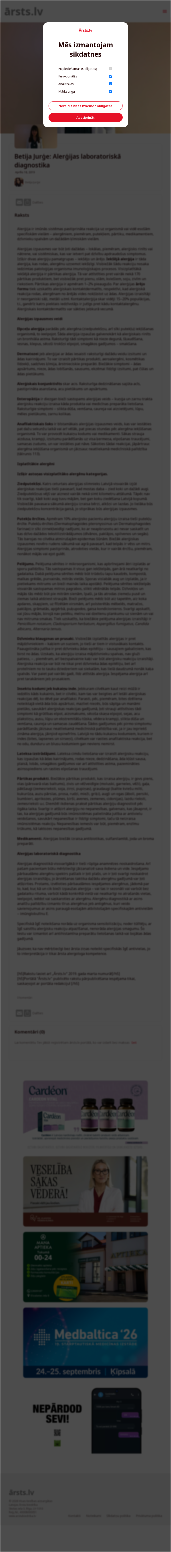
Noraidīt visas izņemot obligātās (85, 106)
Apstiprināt (85, 117)
